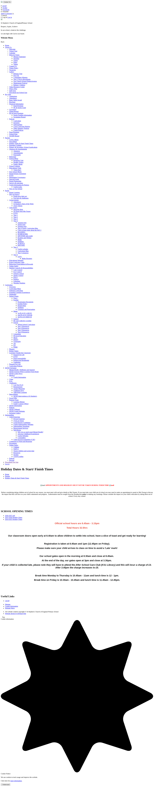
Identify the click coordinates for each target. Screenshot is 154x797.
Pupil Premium (18, 106)
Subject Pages (13, 296)
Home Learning (14, 192)
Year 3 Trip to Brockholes (21, 79)
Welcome (12, 49)
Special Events (14, 179)
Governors (12, 109)
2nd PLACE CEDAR (25, 315)
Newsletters (13, 141)
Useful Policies (18, 130)
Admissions (13, 96)
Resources (16, 453)
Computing (17, 334)
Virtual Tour (13, 51)
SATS (20, 257)
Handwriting (22, 306)
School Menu (13, 158)
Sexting (15, 455)
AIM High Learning (20, 392)
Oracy (15, 298)
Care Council (17, 270)
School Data (13, 134)
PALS (15, 277)
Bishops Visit (17, 74)
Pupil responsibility (19, 358)
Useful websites (23, 249)
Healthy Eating (18, 162)
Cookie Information (11, 606)
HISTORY (21, 245)
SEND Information (15, 406)
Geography (17, 341)
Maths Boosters (27, 258)
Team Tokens (17, 206)
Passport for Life (18, 355)
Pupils (7, 191)
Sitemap (7, 604)
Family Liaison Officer (20, 404)
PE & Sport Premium (16, 113)
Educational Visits (15, 168)
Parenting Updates (15, 145)
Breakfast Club (18, 160)
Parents (7, 138)
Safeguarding (17, 125)
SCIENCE (21, 243)
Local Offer (13, 398)
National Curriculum (16, 290)
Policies (11, 119)
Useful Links (17, 187)
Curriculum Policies (15, 366)
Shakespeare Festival (20, 83)
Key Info (8, 94)
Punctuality (17, 155)
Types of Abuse (18, 421)
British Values (13, 351)
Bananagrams (17, 387)
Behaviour (12, 157)
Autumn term (22, 223)
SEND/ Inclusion (10, 368)
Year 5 (15, 247)
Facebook (6, 10)
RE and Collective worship (22, 321)
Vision (15, 60)
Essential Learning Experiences (19, 292)
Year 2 (15, 217)
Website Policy (10, 608)
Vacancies (12, 70)
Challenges (13, 383)
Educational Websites (16, 260)
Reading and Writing (24, 238)
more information (16, 781)
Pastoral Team (14, 400)
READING (21, 232)
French (15, 323)
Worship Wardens (19, 283)
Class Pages (13, 207)
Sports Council (18, 275)
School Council (18, 274)
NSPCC (16, 449)
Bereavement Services (20, 428)
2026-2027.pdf (10, 516)
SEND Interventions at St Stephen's (25, 396)
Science (16, 319)
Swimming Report (19, 117)
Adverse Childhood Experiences (28, 434)
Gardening (16, 362)
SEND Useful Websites (17, 411)
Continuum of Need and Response (20, 441)
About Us (8, 47)
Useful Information (19, 377)
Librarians (16, 281)
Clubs (11, 379)
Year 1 (15, 215)
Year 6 (15, 255)
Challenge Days (18, 390)
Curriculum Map (23, 251)
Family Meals (17, 164)
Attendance (13, 98)
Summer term (22, 226)
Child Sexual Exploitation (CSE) (24, 439)
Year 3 (15, 219)
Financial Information (16, 104)
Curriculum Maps (15, 289)
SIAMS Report (14, 136)
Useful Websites (23, 436)
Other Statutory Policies (21, 128)
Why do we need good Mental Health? (30, 432)
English (15, 300)
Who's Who (13, 89)
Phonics (11, 349)
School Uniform (14, 166)
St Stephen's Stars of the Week (23, 204)
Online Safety (13, 266)
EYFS (11, 175)
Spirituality (12, 294)
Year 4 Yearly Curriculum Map (28, 228)
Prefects (16, 279)
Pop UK (16, 75)
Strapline (16, 59)
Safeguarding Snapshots (21, 426)
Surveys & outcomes (16, 183)
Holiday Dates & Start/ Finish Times (21, 143)
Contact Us (7, 2)
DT (14, 345)
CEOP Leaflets (18, 456)
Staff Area (12, 91)
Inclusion (16, 123)
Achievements (14, 200)
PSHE (15, 347)
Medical (12, 375)
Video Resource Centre (17, 87)
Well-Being (17, 430)
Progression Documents (25, 302)
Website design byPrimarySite (15, 613)
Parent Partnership (15, 181)
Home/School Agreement (17, 174)
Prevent (11, 460)
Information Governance (17, 177)
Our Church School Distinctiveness (25, 81)
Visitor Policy (13, 68)
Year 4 (15, 221)
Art (14, 343)
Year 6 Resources (23, 332)
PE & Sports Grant (19, 108)
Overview (12, 287)
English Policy (22, 304)
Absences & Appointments (18, 149)
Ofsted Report (14, 111)
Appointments (18, 153)
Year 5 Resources (23, 330)
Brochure (12, 102)
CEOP (4, 6)
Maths (20, 240)
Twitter (5, 8)
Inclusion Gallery (15, 413)
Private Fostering (19, 419)
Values (15, 64)
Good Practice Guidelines (21, 422)
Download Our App (11, 462)
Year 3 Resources (23, 326)
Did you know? (14, 194)
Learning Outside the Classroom (20, 353)
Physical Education (19, 336)
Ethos (15, 62)
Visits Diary (17, 170)
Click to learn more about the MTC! (29, 230)
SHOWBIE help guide (25, 236)
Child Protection (14, 417)
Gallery (11, 72)
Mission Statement (19, 57)
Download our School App (18, 92)
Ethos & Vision (14, 55)
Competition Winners (20, 77)
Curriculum (17, 121)
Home (7, 45)
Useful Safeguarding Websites (23, 424)
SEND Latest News (15, 373)
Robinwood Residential (21, 360)
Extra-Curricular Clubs (16, 262)
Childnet (16, 447)
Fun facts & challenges (20, 198)
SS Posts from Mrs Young (21, 211)
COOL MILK (14, 140)
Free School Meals (15, 172)
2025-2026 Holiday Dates (13, 517)
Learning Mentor (19, 402)
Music (15, 338)
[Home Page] (2, 2)
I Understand (5, 784)
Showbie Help (18, 209)
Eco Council (17, 272)
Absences (16, 151)
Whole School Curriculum (26, 324)
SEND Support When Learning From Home (24, 372)
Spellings (21, 241)
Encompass (13, 443)
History (15, 340)
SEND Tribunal (14, 409)
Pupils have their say (20, 196)
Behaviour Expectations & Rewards (21, 264)
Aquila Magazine (19, 389)
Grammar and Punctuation (26, 309)
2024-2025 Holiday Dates (13, 519)
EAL (11, 381)
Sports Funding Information (22, 115)
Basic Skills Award (15, 100)
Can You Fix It (18, 385)
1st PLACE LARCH (25, 313)
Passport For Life (15, 364)
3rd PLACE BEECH (25, 317)
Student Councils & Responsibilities (21, 268)
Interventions (13, 394)
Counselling (22, 438)
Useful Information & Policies (19, 185)
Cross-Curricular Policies (21, 126)
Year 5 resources (23, 253)
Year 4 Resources (23, 328)
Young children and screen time (23, 451)
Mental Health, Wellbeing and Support (22, 370)
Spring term (21, 224)
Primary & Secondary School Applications (23, 147)
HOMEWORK (23, 234)
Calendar (12, 53)
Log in (9, 17)
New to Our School (15, 189)
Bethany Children (19, 85)
